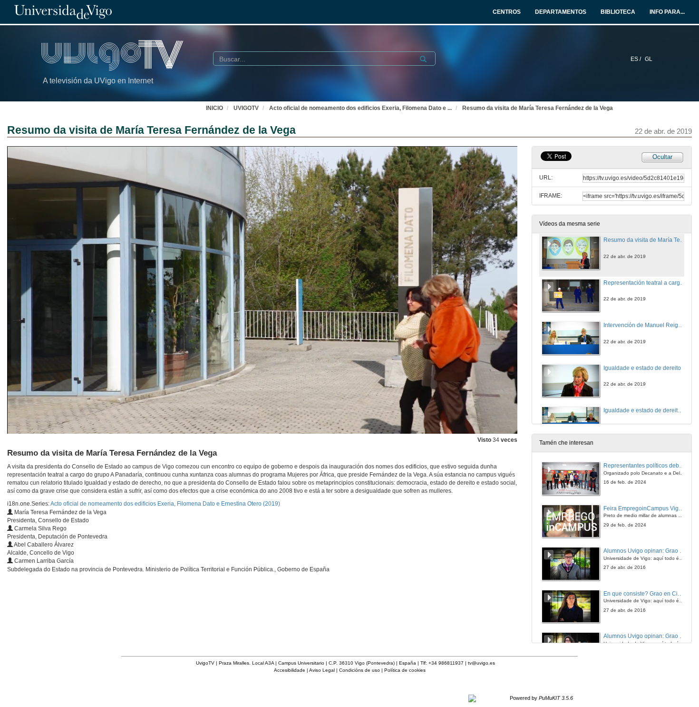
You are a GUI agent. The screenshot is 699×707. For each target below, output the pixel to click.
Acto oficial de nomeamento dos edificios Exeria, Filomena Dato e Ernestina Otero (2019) (165, 503)
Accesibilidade (289, 670)
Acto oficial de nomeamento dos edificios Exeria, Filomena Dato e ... (360, 108)
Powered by (541, 698)
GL (648, 59)
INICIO (214, 108)
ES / (636, 59)
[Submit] (423, 59)
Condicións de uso (359, 670)
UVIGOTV (246, 108)
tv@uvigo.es (481, 663)
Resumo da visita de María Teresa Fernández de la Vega (537, 108)
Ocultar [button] (662, 156)
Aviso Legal (322, 670)
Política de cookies (405, 670)
